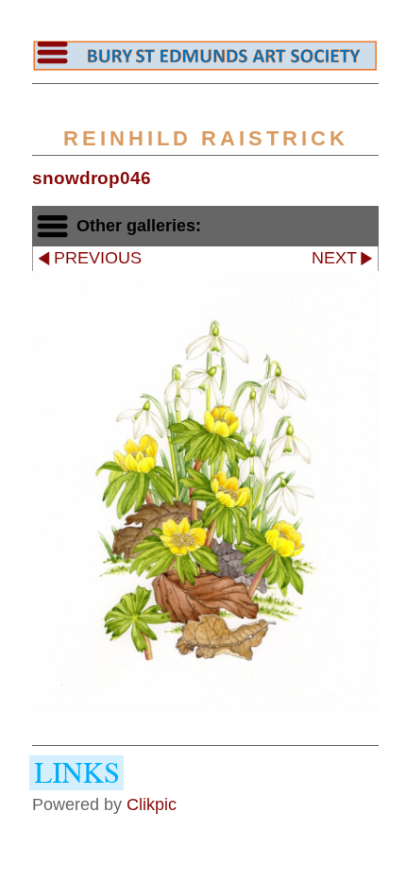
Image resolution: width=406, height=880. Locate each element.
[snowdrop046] (205, 493)
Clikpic (152, 804)
